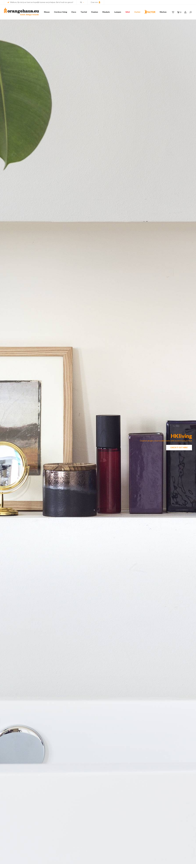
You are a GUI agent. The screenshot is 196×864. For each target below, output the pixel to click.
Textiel (84, 12)
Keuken (94, 12)
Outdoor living (60, 12)
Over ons (94, 2)
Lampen (117, 12)
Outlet (137, 12)
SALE (127, 12)
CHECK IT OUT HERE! (179, 447)
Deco (73, 12)
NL (81, 2)
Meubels (106, 12)
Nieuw (47, 12)
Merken (163, 12)
